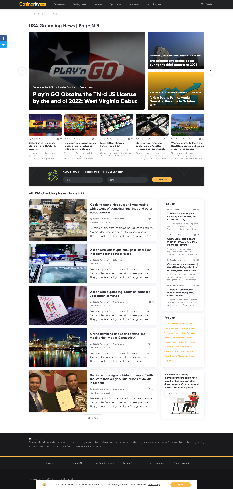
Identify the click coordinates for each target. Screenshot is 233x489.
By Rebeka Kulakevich (178, 56)
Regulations (189, 328)
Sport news (115, 4)
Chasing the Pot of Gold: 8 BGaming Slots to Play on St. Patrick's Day (182, 216)
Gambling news (154, 4)
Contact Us (173, 394)
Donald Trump (170, 356)
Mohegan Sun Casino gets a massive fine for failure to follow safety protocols (80, 145)
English (209, 4)
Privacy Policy (129, 463)
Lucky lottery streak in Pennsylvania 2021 (112, 144)
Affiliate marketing (186, 356)
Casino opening (171, 342)
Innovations (181, 333)
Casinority (51, 463)
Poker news (97, 4)
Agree (180, 484)
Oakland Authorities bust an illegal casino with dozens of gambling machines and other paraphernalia (121, 208)
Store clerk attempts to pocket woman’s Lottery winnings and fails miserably (151, 145)
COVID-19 (191, 324)
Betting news (79, 4)
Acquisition (169, 360)
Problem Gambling (156, 463)
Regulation (169, 328)
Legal (166, 324)
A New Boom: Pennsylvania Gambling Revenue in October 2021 (172, 101)
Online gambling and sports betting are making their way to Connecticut (117, 336)
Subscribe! (162, 179)
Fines (166, 337)
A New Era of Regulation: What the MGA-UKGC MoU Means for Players (182, 241)
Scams (189, 337)
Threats (167, 347)
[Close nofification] (195, 482)
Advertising (184, 342)
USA (47, 14)
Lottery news (134, 4)
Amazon (180, 351)
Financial (174, 324)
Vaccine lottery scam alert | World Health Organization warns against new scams (182, 267)
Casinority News (36, 14)
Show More (93, 418)
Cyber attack (170, 351)
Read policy (154, 484)
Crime (193, 342)
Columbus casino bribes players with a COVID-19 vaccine (42, 145)
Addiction (191, 333)
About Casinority (182, 463)
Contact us (77, 463)
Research (176, 347)
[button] (22, 71)
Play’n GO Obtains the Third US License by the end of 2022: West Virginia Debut (85, 97)
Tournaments (187, 347)
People (182, 324)
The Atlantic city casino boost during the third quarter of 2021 (173, 63)
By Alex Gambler (67, 87)
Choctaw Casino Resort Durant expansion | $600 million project (180, 292)
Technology (169, 333)
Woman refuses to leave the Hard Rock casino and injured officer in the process (187, 145)
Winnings (179, 328)
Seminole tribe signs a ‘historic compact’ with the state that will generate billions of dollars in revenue (121, 379)
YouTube (189, 351)
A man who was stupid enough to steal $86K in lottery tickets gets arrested (121, 252)
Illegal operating (177, 337)
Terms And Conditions (103, 463)
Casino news (60, 4)
